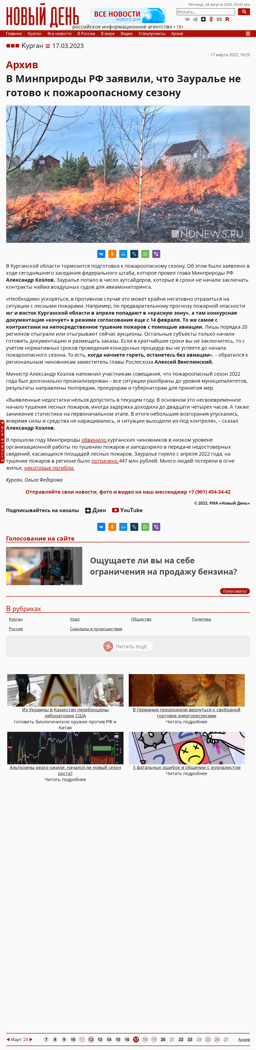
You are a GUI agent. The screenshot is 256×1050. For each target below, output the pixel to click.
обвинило (95, 439)
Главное (14, 33)
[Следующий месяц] (31, 1040)
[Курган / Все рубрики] (47, 45)
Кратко (35, 33)
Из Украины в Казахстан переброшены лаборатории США (65, 713)
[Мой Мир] (123, 254)
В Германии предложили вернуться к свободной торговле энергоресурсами (186, 713)
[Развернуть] (247, 240)
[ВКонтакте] (101, 254)
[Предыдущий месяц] (8, 1040)
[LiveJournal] (134, 254)
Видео (127, 33)
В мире (108, 33)
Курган (32, 45)
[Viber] (156, 254)
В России (86, 33)
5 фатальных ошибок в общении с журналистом (186, 767)
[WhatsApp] (145, 254)
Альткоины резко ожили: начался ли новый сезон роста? (65, 770)
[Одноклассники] (112, 254)
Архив (177, 33)
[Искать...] (244, 11)
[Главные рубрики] (249, 33)
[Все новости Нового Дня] (128, 15)
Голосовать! (235, 591)
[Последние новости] (4, 441)
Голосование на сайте (40, 538)
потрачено (105, 460)
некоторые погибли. (49, 467)
